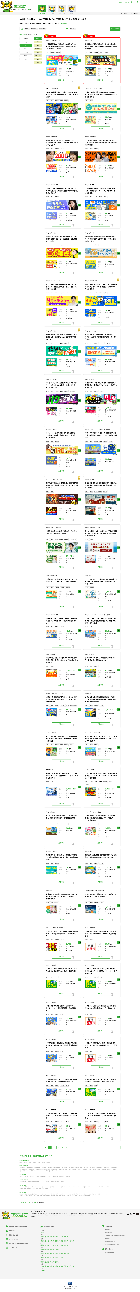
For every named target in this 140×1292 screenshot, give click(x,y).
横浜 (38, 42)
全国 (21, 23)
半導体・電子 (94, 1187)
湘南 (38, 52)
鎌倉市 (70, 1169)
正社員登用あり (23, 1181)
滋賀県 (42, 1253)
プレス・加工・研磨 (89, 1194)
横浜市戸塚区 (79, 1167)
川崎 (38, 62)
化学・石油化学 (80, 1187)
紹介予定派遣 (36, 1181)
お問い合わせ (109, 1232)
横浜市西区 (37, 1167)
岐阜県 (42, 1249)
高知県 (56, 1262)
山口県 (61, 1258)
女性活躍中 (26, 52)
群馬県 (38, 23)
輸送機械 (64, 1187)
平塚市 (65, 1169)
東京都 (57, 23)
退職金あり (55, 1176)
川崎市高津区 (114, 1167)
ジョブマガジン (125, 13)
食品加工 (21, 1194)
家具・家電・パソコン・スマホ (27, 1188)
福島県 (66, 1237)
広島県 (56, 1258)
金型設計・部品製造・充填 (52, 1195)
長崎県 (52, 1266)
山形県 (61, 1237)
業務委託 (53, 1181)
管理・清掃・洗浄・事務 (72, 1195)
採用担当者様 (134, 13)
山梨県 (61, 1245)
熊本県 (56, 1266)
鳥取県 (42, 1258)
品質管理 (35, 1194)
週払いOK (32, 1176)
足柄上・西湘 (37, 55)
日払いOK (26, 49)
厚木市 (94, 1169)
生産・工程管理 (28, 1194)
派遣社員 (30, 1181)
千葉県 (50, 23)
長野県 (66, 1245)
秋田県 (56, 1237)
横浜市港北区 (72, 1167)
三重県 (56, 1249)
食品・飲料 (87, 1187)
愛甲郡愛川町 (41, 1171)
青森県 (42, 1237)
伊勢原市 (104, 1169)
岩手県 (47, 1237)
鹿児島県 (71, 1266)
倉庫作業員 (87, 1195)
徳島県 (42, 1262)
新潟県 (42, 1245)
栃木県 (32, 23)
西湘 (38, 59)
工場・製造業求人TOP (25, 1202)
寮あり (26, 45)
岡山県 (52, 1258)
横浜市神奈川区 (30, 1167)
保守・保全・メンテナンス (101, 1194)
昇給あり (44, 1176)
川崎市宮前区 (24, 1169)
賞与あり (49, 1176)
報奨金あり (61, 1176)
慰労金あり (68, 1176)
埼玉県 (44, 23)
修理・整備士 (62, 1195)
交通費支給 (38, 1176)
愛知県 (52, 1249)
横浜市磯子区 (57, 1167)
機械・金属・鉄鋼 (71, 1187)
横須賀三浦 (37, 48)
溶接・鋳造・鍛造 (41, 1195)
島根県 (47, 1258)
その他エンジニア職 (47, 1194)
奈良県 (61, 1253)
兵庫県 (56, 1253)
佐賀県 (47, 1266)
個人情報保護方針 (110, 1242)
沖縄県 (42, 1270)
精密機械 (101, 1187)
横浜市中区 (44, 1167)
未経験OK (26, 55)
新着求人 (26, 38)
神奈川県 (64, 23)
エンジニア (81, 1195)
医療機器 (21, 1187)
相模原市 (56, 1171)
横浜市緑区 (86, 1167)
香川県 (47, 1262)
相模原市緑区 (39, 1169)
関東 (35, 1202)
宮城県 (52, 1237)
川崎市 (51, 1171)
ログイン (127, 2)
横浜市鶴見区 (22, 1167)
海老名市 (109, 1169)
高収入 (26, 42)
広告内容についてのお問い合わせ (115, 1235)
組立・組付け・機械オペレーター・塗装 (61, 1194)
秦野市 (89, 1169)
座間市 (114, 1169)
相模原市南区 (54, 1169)
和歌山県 (66, 1253)
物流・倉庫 (27, 1187)
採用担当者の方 (109, 1252)
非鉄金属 (40, 1187)
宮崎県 (66, 1266)
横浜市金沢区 (64, 1167)
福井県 (56, 1245)
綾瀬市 (28, 1171)
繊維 (44, 1187)
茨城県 (26, 23)
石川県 (52, 1245)
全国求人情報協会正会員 (112, 1245)
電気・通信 (33, 1187)
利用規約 (107, 1238)
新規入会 (121, 2)
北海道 (42, 1232)
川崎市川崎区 (99, 1167)
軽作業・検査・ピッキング (78, 1194)
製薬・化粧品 (45, 1188)
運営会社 (107, 1229)
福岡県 (42, 1266)
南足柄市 (23, 1171)
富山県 (47, 1245)
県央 (38, 45)
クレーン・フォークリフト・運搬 (28, 1195)
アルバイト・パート (45, 1181)
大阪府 (52, 1253)
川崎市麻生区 (31, 1169)
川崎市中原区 (106, 1167)
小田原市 (79, 1169)
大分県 (61, 1266)
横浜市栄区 (92, 1167)
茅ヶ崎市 (85, 1169)
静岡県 (47, 1249)
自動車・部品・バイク (56, 1187)
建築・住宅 (38, 1188)
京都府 (47, 1253)
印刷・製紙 (106, 1187)
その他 (48, 1187)
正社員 (26, 59)
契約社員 (62, 1181)
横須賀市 (61, 1169)
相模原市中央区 (46, 1169)
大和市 (98, 1169)
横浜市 (47, 1171)
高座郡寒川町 (34, 1171)
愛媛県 (52, 1262)
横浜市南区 (50, 1167)
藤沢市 (74, 1169)
